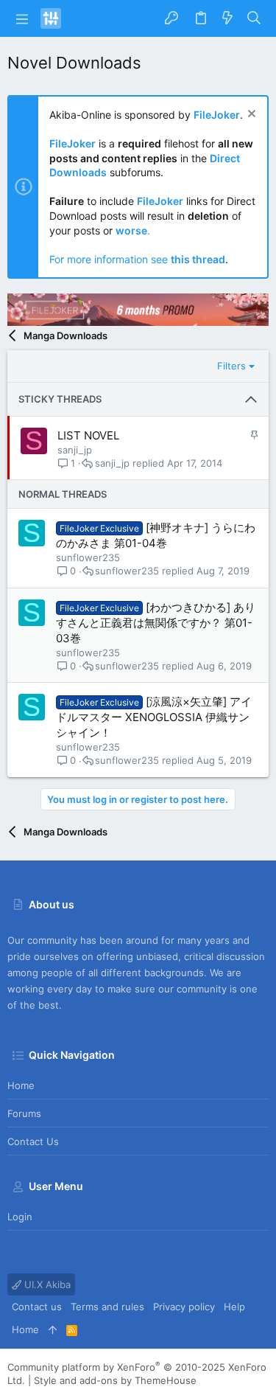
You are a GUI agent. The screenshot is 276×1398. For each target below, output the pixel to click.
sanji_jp (74, 450)
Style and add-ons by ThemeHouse (115, 1380)
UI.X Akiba (46, 1284)
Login (19, 1217)
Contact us (33, 1141)
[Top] (52, 1329)
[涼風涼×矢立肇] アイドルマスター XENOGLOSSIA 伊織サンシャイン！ (154, 717)
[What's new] (227, 18)
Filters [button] (231, 366)
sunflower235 (88, 557)
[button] (22, 18)
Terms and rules (107, 1306)
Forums (24, 1113)
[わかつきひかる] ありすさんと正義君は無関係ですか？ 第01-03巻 (155, 622)
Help (234, 1306)
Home (21, 1085)
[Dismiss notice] (250, 115)
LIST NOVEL (88, 435)
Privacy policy (184, 1306)
